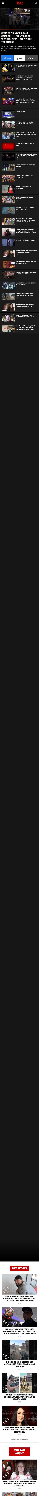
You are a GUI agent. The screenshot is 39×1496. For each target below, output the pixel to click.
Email (33, 58)
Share (8, 58)
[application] (19, 19)
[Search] (36, 3)
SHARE (21, 58)
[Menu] (3, 3)
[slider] (19, 29)
